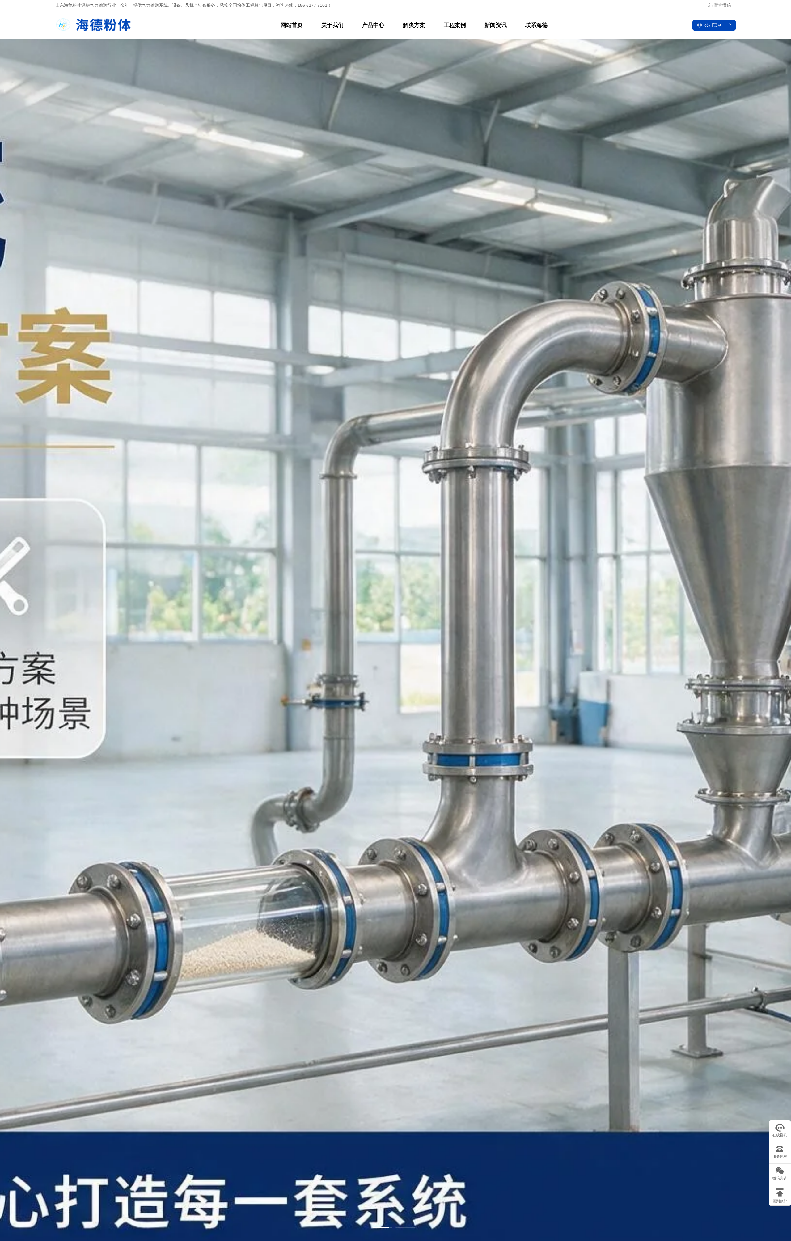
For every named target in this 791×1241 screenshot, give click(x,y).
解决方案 (414, 25)
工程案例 (455, 25)
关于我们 (332, 25)
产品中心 (373, 25)
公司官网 (713, 25)
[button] (382, 1227)
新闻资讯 (495, 25)
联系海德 (536, 25)
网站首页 (292, 25)
